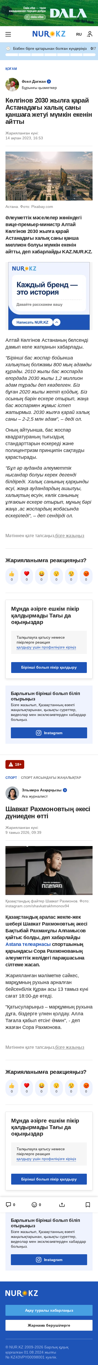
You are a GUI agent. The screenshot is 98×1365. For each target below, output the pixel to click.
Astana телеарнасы (28, 944)
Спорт (11, 778)
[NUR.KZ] (49, 34)
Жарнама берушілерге (49, 1325)
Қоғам (11, 69)
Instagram (53, 733)
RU (79, 34)
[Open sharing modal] (62, 1204)
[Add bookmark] (88, 1204)
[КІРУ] (89, 34)
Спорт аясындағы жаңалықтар (51, 778)
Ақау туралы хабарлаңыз (49, 1310)
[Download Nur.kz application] (49, 13)
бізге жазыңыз (69, 535)
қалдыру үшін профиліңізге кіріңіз (46, 647)
